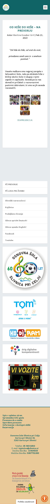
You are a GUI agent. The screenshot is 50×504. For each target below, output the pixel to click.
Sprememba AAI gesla (13, 417)
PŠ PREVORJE (11, 184)
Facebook (9, 233)
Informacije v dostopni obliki (16, 425)
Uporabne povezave (12, 422)
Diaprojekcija (25, 120)
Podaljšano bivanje (14, 213)
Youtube (9, 240)
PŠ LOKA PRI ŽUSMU (14, 190)
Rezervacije (8, 427)
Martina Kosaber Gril (23, 35)
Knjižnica (9, 207)
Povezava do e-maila (12, 420)
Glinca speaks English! (15, 226)
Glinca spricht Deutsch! (16, 220)
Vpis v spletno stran (12, 415)
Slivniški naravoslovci (15, 200)
